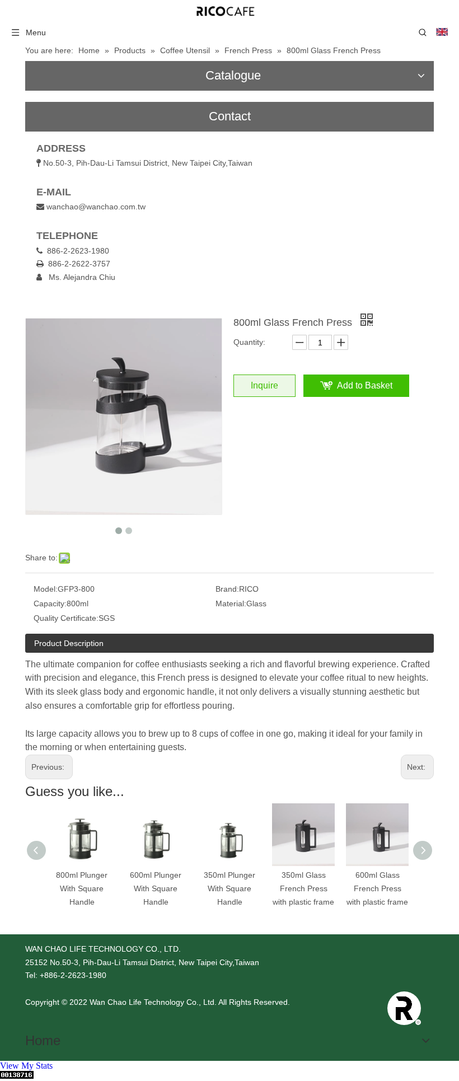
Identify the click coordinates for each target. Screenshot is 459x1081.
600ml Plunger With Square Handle (155, 888)
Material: (231, 603)
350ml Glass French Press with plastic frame (303, 888)
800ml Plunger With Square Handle (81, 888)
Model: (46, 588)
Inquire (264, 385)
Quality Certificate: (66, 618)
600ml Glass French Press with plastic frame (377, 888)
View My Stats (26, 1065)
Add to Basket (364, 385)
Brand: (227, 588)
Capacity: (50, 603)
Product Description (69, 643)
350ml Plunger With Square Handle (229, 888)
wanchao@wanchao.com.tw (96, 206)
